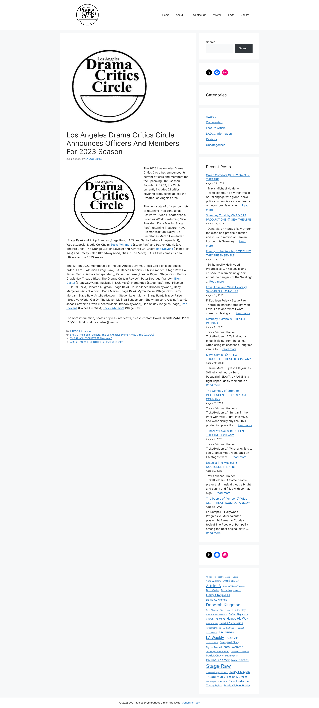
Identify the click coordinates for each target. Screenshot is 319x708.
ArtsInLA (213, 586)
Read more (216, 281)
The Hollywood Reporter (216, 681)
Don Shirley (212, 610)
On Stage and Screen (217, 651)
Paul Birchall (231, 655)
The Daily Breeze (237, 676)
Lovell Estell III (212, 643)
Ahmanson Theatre (215, 577)
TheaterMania (215, 676)
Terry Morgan (239, 672)
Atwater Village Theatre (234, 586)
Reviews (211, 139)
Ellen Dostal (225, 610)
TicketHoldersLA (239, 681)
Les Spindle (232, 638)
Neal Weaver (233, 647)
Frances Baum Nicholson (216, 614)
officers (96, 334)
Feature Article (216, 128)
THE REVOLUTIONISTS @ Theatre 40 (91, 338)
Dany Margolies (218, 595)
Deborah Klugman (223, 604)
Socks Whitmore (121, 244)
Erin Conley (239, 610)
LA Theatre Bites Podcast (233, 628)
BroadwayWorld (231, 590)
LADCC (74, 334)
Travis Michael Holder (237, 685)
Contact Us (199, 14)
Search (210, 42)
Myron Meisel (214, 647)
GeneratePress (191, 702)
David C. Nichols (216, 599)
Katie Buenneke (213, 628)
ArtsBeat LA (231, 580)
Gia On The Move (215, 618)
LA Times (226, 632)
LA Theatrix (211, 632)
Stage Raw (218, 666)
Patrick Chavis (215, 655)
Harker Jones (212, 623)
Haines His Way (237, 618)
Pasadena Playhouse (240, 651)
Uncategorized (216, 145)
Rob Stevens (164, 248)
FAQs (231, 14)
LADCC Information (81, 331)
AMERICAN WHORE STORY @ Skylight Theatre (96, 342)
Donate (245, 14)
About (179, 14)
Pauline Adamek (218, 660)
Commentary (214, 122)
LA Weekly (215, 637)
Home (165, 14)
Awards (217, 14)
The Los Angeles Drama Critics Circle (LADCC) (128, 334)
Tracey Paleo (214, 685)
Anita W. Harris (213, 581)
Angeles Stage (231, 577)
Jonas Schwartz (231, 623)
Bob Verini (212, 590)
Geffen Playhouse (238, 614)
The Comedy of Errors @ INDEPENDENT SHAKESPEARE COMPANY (226, 395)
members (85, 334)
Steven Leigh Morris (217, 672)
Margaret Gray (229, 642)
